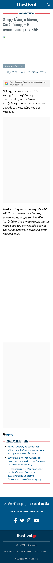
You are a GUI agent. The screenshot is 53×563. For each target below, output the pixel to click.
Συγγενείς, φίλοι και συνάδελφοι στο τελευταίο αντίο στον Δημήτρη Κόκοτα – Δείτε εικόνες (26, 461)
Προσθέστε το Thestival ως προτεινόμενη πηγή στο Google (28, 83)
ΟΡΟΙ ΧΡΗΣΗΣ (26, 551)
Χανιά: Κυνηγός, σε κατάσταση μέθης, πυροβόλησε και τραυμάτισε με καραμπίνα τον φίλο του (26, 450)
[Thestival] (26, 4)
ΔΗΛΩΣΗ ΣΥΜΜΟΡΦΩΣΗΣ (26, 559)
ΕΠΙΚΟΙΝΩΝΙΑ (40, 551)
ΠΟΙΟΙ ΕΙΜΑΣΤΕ (11, 551)
